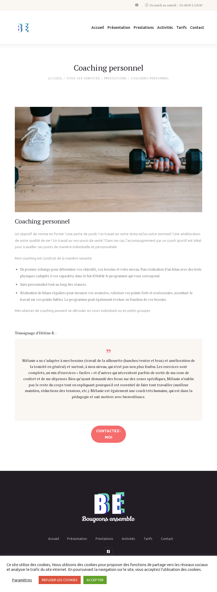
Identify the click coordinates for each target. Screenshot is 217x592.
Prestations (115, 78)
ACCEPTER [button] (95, 580)
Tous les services (83, 78)
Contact (167, 538)
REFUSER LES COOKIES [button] (60, 580)
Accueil (55, 78)
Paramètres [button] (22, 580)
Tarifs (147, 538)
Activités (128, 538)
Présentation (77, 538)
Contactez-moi (108, 434)
